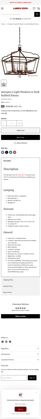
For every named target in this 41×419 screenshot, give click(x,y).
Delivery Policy (8, 286)
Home (3, 24)
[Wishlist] (34, 8)
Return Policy (7, 292)
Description (7, 161)
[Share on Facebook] (2, 152)
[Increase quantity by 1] (19, 123)
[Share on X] (6, 152)
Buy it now (20, 137)
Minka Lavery (7, 99)
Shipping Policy (8, 280)
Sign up (32, 378)
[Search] (37, 14)
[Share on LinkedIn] (10, 152)
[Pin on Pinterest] (14, 152)
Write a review (20, 316)
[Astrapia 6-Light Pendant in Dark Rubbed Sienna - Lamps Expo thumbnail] (3, 83)
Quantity (4, 118)
